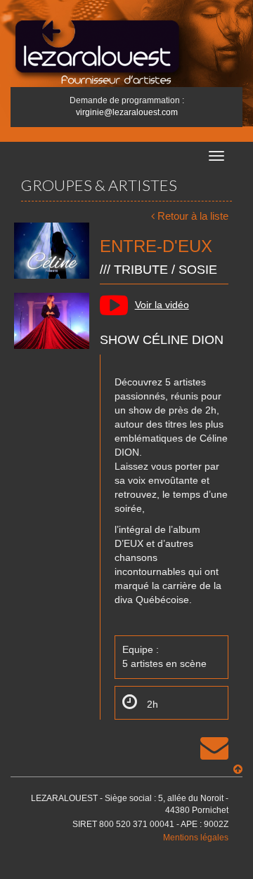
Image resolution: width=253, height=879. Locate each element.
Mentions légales (195, 837)
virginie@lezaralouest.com (127, 112)
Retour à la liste (192, 216)
